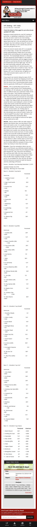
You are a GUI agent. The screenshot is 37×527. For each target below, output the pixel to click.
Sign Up (7, 525)
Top (30, 525)
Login (14, 525)
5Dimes (6, 86)
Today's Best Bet (17, 1)
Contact (22, 525)
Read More (28, 492)
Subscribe (30, 517)
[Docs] (12, 11)
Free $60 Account (7, 1)
